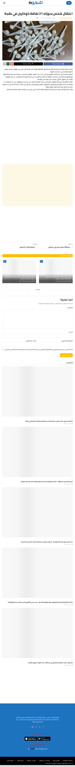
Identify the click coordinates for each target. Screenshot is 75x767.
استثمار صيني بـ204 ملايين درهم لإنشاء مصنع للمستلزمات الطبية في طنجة (58, 278)
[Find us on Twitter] (40, 727)
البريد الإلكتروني (30, 341)
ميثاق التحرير (10, 760)
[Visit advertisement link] (37, 127)
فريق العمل (20, 760)
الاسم (70, 332)
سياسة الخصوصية (68, 760)
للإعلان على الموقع (44, 760)
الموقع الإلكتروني (67, 341)
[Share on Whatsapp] (8, 63)
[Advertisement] (37, 185)
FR (69, 3)
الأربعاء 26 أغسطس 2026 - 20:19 (63, 281)
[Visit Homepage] (36, 3)
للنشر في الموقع (31, 760)
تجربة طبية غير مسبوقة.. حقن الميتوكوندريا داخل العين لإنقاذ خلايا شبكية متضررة (20, 278)
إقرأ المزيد (37, 289)
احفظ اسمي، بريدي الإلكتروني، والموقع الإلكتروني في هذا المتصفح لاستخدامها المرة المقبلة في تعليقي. (38, 349)
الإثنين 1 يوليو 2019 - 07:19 (48, 18)
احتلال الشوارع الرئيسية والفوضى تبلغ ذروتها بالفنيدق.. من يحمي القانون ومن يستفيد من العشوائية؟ (40, 602)
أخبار (41, 261)
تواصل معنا (56, 760)
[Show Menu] (4, 3)
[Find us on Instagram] (36, 727)
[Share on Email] (11, 63)
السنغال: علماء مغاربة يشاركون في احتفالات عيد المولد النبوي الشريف (50, 662)
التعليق (69, 307)
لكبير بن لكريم (63, 18)
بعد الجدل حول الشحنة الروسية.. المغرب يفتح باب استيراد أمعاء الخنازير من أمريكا (47, 542)
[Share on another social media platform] (4, 63)
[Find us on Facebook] (42, 727)
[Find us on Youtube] (32, 727)
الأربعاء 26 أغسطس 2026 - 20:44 (26, 281)
